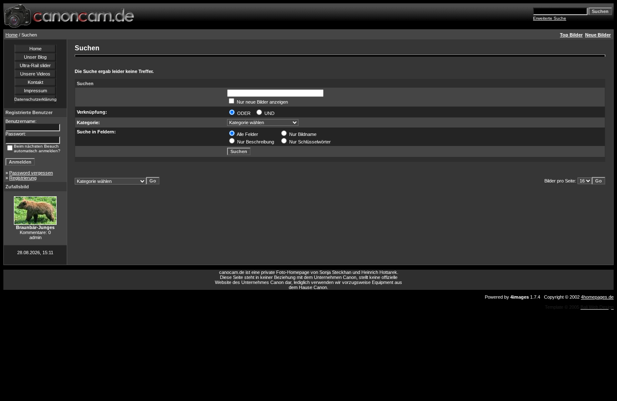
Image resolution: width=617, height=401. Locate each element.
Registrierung (23, 177)
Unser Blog (35, 57)
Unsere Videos (35, 73)
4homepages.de (597, 296)
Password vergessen (31, 172)
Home (11, 34)
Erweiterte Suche (549, 18)
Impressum (35, 90)
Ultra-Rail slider (35, 65)
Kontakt (35, 82)
